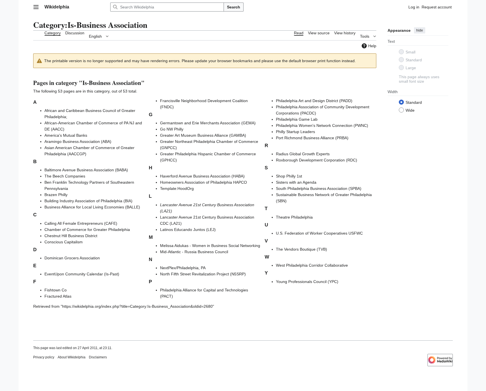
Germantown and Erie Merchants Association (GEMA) (208, 123)
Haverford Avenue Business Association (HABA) (202, 176)
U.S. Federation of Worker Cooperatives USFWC (319, 233)
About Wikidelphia (72, 357)
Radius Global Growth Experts (303, 154)
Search (233, 7)
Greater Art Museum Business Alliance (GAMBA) (203, 135)
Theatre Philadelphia (294, 217)
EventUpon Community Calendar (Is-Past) (81, 274)
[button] (36, 7)
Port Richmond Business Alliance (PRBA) (312, 138)
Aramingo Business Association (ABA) (77, 141)
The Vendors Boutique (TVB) (301, 249)
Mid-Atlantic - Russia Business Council (194, 252)
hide (419, 30)
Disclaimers (98, 357)
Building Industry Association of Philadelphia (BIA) (88, 201)
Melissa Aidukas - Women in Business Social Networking (210, 245)
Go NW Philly (171, 129)
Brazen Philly (56, 194)
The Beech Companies (64, 176)
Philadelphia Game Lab (297, 119)
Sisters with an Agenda (296, 182)
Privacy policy (43, 357)
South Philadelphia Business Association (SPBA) (318, 188)
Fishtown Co (55, 290)
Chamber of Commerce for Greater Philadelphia (87, 229)
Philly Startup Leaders (295, 131)
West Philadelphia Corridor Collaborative (312, 265)
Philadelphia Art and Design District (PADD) (314, 100)
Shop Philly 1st (289, 176)
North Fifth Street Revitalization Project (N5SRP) (203, 274)
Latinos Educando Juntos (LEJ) (188, 229)
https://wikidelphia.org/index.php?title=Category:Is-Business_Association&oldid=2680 (137, 306)
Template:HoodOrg (177, 188)
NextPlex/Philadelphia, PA (183, 268)
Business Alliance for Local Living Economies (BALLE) (92, 207)
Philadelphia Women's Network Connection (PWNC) (322, 125)
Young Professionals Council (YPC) (307, 281)
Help (372, 46)
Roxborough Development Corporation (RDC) (316, 160)
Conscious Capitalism (63, 242)
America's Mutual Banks (65, 135)
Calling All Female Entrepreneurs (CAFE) (80, 223)
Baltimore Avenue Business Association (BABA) (86, 170)
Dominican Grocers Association (72, 258)
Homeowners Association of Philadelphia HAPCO (203, 182)
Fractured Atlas (57, 296)
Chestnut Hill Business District (70, 235)
